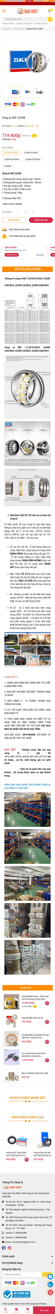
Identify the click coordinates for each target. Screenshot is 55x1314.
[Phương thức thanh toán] (19, 104)
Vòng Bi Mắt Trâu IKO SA (32, 1018)
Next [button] (48, 60)
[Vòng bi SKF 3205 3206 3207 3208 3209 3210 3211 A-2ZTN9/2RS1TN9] (17, 1139)
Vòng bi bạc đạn (8, 24)
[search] (50, 19)
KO (36, 756)
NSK (12, 756)
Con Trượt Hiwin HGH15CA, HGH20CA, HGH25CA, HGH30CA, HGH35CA (34, 1056)
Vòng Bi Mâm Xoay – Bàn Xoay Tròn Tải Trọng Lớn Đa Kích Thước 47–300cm (35, 999)
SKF (31, 756)
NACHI (25, 756)
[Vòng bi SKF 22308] (27, 60)
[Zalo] (50, 1284)
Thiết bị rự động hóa (24, 24)
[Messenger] (50, 1277)
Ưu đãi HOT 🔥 (27, 987)
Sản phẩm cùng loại (27, 1117)
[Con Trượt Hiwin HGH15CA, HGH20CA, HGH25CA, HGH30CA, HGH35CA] (11, 1057)
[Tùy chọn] (47, 1003)
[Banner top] (27, 2)
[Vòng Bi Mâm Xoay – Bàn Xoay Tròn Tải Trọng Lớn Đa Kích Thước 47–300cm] (11, 1002)
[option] (27, 60)
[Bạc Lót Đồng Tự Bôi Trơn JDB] (11, 1076)
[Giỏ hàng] (49, 11)
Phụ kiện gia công (40, 24)
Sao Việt (25, 1304)
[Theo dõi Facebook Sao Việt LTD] (4, 1248)
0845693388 (21, 1233)
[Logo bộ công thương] (16, 1294)
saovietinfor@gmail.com (23, 1242)
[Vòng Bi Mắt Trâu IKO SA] (11, 1020)
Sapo (44, 1304)
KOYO (18, 756)
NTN (6, 756)
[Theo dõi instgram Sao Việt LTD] (9, 1248)
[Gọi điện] (50, 1292)
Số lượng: (7, 211)
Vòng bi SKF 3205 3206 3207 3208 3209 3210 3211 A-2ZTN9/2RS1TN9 (17, 1155)
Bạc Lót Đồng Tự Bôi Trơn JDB (35, 1073)
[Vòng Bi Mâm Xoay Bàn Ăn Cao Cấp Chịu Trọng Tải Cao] (11, 1039)
